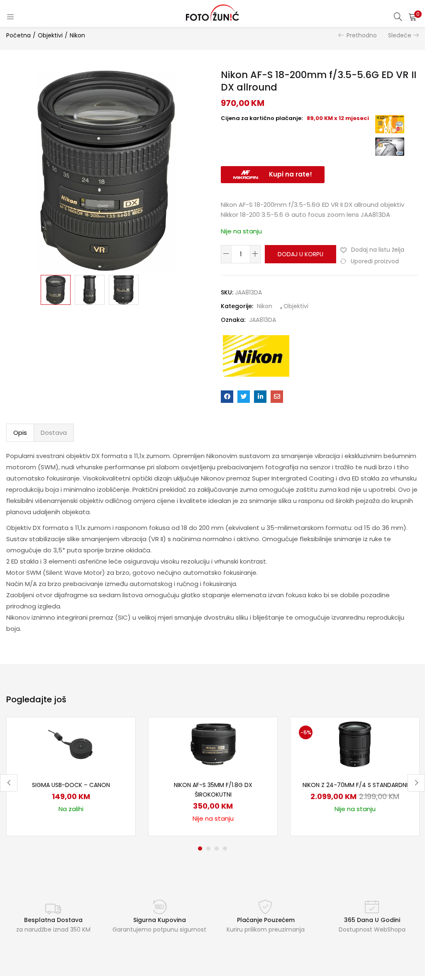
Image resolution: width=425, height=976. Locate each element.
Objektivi (50, 35)
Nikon (77, 35)
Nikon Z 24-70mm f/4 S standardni (355, 785)
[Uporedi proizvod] (119, 747)
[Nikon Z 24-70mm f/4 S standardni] (355, 744)
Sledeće (399, 35)
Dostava (54, 432)
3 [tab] (217, 848)
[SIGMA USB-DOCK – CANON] (71, 744)
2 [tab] (208, 848)
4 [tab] (225, 848)
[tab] (20, 433)
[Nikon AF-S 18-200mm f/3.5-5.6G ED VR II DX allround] (227, 396)
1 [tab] (200, 848)
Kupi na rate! (290, 174)
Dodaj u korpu (300, 254)
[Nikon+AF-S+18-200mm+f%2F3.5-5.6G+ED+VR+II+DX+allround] (243, 396)
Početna (18, 35)
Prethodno (362, 35)
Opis (20, 432)
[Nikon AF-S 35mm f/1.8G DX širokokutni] (213, 744)
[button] (412, 16)
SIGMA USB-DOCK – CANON (71, 785)
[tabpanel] (71, 776)
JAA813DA (262, 320)
